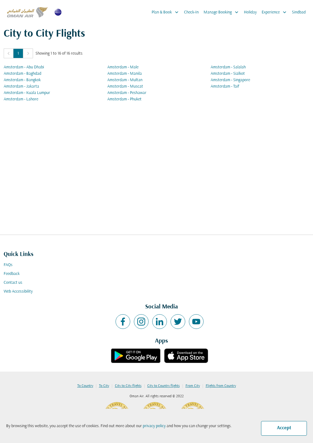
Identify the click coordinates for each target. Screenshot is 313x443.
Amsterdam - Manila (124, 73)
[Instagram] (141, 321)
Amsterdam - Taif (225, 86)
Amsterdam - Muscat (125, 86)
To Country (85, 386)
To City (104, 386)
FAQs (8, 265)
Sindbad (299, 12)
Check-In (191, 12)
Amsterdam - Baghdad (22, 73)
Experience (275, 12)
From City (193, 386)
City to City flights (128, 386)
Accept (284, 428)
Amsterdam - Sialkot (228, 73)
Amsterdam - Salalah (228, 67)
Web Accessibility (18, 291)
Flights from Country (221, 386)
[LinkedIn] (159, 321)
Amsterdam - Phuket (124, 99)
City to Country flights (163, 386)
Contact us (13, 282)
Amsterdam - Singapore (230, 80)
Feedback (12, 274)
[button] (8, 53)
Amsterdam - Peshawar (126, 93)
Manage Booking (222, 12)
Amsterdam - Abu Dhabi (24, 67)
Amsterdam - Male (122, 67)
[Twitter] (178, 321)
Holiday (250, 12)
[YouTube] (196, 321)
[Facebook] (123, 321)
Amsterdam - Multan (124, 80)
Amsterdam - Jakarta (21, 86)
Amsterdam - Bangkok (22, 80)
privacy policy (154, 426)
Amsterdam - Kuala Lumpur (27, 93)
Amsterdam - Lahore (21, 99)
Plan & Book (166, 12)
